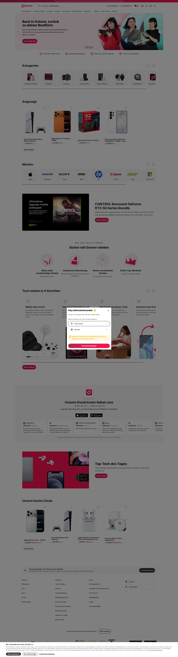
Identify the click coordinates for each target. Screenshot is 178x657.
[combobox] (89, 323)
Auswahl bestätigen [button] (89, 346)
